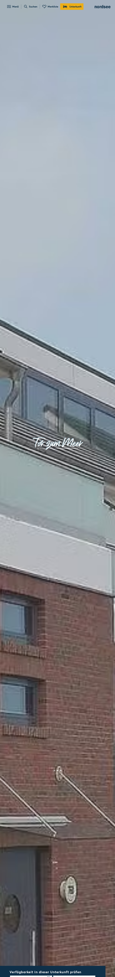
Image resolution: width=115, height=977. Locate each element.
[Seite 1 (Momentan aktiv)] (54, 770)
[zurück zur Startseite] (103, 6)
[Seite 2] (57, 770)
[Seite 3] (60, 770)
